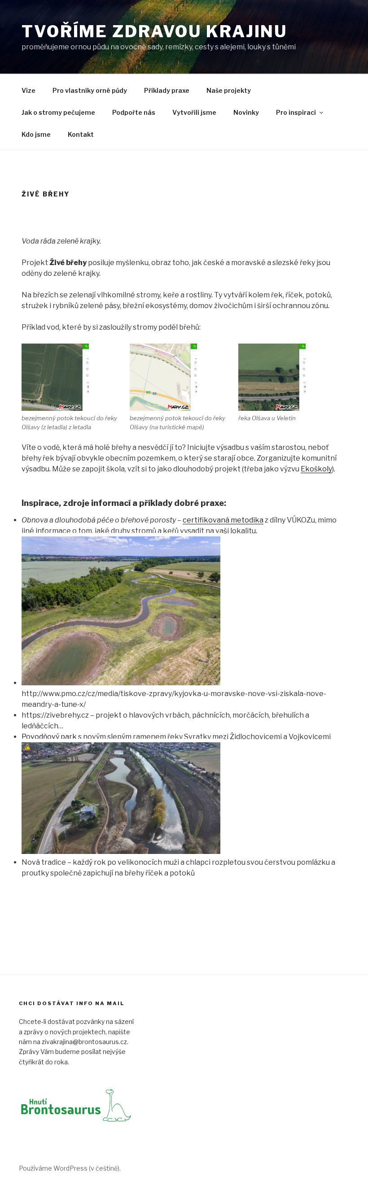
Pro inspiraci (296, 112)
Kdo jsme (36, 134)
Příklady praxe (166, 90)
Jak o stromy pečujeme (58, 112)
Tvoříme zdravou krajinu (154, 31)
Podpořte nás (133, 112)
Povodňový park (49, 736)
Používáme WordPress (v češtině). (70, 1168)
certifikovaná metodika (223, 520)
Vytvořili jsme (194, 112)
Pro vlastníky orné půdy (90, 90)
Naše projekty (228, 90)
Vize (28, 90)
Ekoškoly (316, 469)
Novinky (246, 112)
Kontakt (81, 134)
